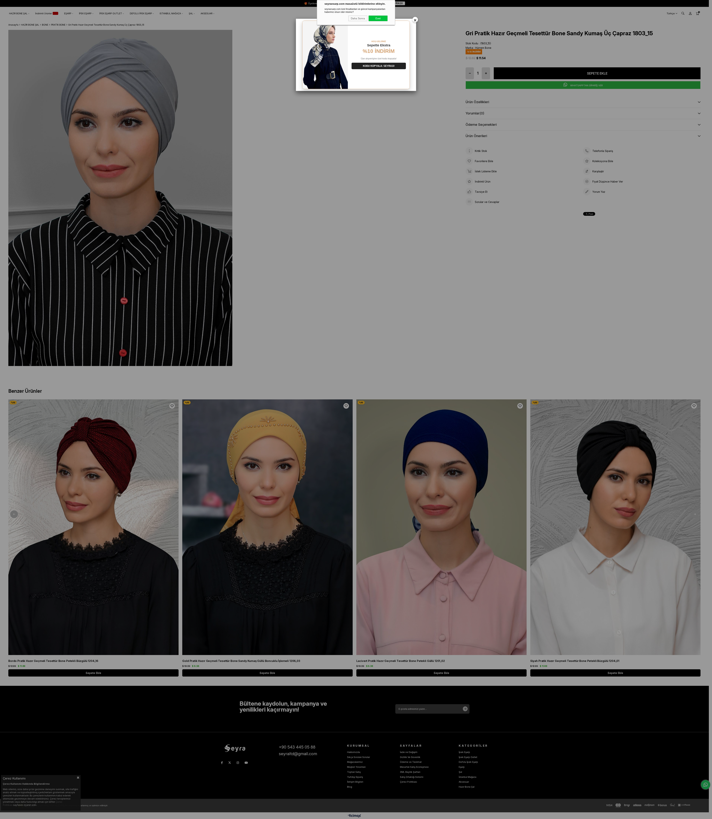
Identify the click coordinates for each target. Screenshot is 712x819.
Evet (378, 18)
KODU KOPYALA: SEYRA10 (378, 66)
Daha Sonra (358, 18)
